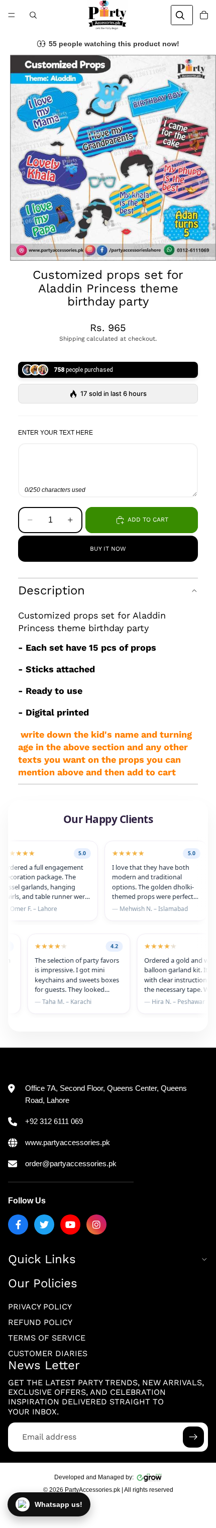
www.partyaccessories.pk (67, 1142)
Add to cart (148, 519)
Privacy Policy (40, 1306)
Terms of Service (46, 1338)
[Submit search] (179, 15)
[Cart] (204, 15)
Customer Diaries (47, 1354)
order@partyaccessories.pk (71, 1163)
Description (51, 590)
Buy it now (108, 548)
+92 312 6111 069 (54, 1121)
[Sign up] (193, 1437)
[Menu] (11, 15)
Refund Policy (40, 1322)
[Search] (33, 15)
